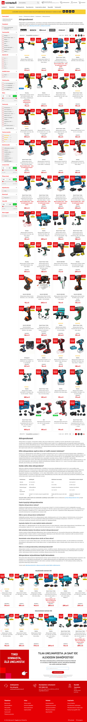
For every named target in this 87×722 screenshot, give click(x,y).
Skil (5, 43)
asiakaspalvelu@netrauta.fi (17, 689)
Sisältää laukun (8, 158)
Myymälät (50, 7)
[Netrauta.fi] (9, 2)
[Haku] (38, 2)
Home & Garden (9, 111)
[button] (9, 128)
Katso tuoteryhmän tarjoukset (8, 28)
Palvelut (48, 700)
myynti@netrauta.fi (43, 690)
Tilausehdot (7, 707)
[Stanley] (61, 30)
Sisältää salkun (8, 152)
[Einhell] (42, 30)
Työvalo (7, 150)
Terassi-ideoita (71, 703)
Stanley (6, 45)
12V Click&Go (8, 109)
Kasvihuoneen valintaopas (73, 705)
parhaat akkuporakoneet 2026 (72, 497)
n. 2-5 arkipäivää (9, 85)
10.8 (6, 68)
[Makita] (23, 30)
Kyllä (6, 74)
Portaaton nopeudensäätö (8, 160)
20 (5, 62)
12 (5, 60)
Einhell (6, 41)
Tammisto (77, 687)
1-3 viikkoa (7, 89)
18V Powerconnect (9, 125)
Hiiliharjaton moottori (10, 148)
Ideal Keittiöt (49, 712)
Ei (5, 76)
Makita (6, 39)
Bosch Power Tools (9, 37)
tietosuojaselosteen (60, 677)
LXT (5, 123)
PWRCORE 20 (8, 115)
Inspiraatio (70, 700)
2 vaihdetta (7, 154)
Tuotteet (3, 7)
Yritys (25, 700)
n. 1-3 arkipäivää (8, 87)
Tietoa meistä (27, 703)
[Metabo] (52, 30)
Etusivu (21, 16)
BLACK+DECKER (8, 47)
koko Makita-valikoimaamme (53, 565)
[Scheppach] (71, 30)
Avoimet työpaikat (28, 705)
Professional (8, 107)
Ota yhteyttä (14, 687)
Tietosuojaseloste (28, 707)
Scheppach (7, 49)
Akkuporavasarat (7, 20)
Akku (6, 191)
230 (5, 64)
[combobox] (29, 2)
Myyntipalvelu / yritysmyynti (47, 685)
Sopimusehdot (27, 709)
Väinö (6, 51)
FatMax (6, 119)
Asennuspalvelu (50, 703)
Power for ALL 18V (9, 113)
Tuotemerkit (58, 7)
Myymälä (76, 685)
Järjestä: (22, 35)
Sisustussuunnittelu (51, 707)
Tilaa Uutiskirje (58, 672)
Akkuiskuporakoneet (7, 19)
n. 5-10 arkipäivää (9, 83)
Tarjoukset (11, 7)
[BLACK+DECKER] (81, 30)
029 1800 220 (43, 687)
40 (5, 66)
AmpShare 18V (8, 121)
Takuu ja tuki (7, 709)
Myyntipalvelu (30, 7)
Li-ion (6, 216)
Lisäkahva (7, 156)
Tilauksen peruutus (9, 714)
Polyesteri (7, 197)
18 (5, 58)
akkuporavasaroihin (45, 25)
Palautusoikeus (8, 705)
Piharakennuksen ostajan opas (75, 707)
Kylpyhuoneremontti (51, 705)
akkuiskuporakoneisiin (34, 25)
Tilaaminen (7, 700)
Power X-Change (8, 117)
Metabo (6, 35)
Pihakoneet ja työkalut (29, 16)
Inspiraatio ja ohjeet (40, 7)
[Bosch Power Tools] (33, 30)
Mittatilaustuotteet (50, 709)
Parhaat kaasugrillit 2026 (73, 709)
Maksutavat (7, 703)
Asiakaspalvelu (20, 7)
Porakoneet (38, 16)
